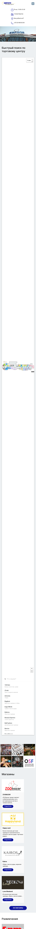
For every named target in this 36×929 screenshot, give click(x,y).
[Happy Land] (13, 819)
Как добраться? (19, 18)
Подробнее (8, 806)
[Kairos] (13, 852)
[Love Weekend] (13, 882)
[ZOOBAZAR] (13, 785)
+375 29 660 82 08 (19, 22)
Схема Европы (18, 14)
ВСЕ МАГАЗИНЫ (18, 908)
